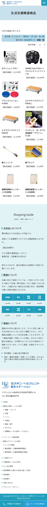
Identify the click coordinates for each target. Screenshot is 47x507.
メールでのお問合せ (37, 504)
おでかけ (8, 428)
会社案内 (6, 479)
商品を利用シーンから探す (12, 406)
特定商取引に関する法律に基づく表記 (16, 470)
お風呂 (7, 420)
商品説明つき (29, 39)
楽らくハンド (7, 162)
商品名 (26, 36)
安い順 (34, 36)
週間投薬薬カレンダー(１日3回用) (11, 190)
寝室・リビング (10, 410)
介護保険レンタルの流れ (12, 462)
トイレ (7, 417)
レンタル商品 (9, 445)
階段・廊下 (9, 424)
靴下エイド (29, 162)
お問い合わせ (8, 483)
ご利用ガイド (8, 458)
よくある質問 (8, 466)
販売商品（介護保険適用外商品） (17, 452)
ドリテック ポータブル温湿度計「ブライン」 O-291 (35, 133)
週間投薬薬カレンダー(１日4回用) (34, 190)
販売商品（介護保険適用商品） (16, 448)
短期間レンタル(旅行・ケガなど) (16, 431)
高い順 (41, 36)
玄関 (6, 413)
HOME (5, 402)
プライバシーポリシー (11, 487)
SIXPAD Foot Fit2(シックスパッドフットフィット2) (35, 71)
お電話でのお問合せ (14, 504)
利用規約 (6, 475)
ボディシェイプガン (10, 68)
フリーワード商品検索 (11, 437)
